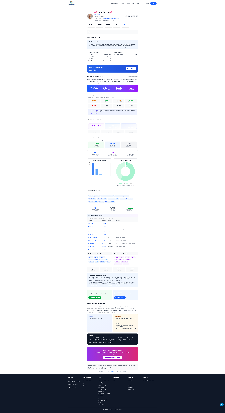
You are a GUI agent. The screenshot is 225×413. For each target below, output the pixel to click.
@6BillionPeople (91, 234)
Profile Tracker (101, 402)
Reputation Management (104, 399)
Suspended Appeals (102, 397)
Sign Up (153, 3)
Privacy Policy (131, 387)
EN (142, 3)
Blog (133, 3)
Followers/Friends (87, 380)
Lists (84, 383)
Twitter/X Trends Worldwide (119, 382)
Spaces (85, 385)
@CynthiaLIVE (91, 243)
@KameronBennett (92, 237)
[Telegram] (222, 404)
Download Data (114, 3)
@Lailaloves (97, 14)
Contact (130, 383)
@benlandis (90, 223)
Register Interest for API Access (112, 357)
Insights (102, 31)
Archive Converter (102, 383)
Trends (137, 3)
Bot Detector (101, 387)
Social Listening (101, 404)
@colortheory (91, 232)
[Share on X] (126, 16)
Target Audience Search (103, 380)
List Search (100, 395)
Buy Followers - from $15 (95, 297)
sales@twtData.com (149, 380)
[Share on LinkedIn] (129, 16)
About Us (130, 382)
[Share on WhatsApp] (134, 16)
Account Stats (96, 8)
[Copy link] (137, 16)
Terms (129, 385)
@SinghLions (91, 246)
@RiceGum (90, 226)
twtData (112, 371)
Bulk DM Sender (102, 400)
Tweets (85, 382)
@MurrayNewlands (92, 240)
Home (88, 8)
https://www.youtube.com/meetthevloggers (110, 18)
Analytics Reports (102, 391)
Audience (96, 31)
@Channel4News (92, 229)
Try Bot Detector (94, 113)
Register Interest (131, 68)
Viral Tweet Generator (103, 389)
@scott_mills (91, 249)
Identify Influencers (102, 382)
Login (147, 3)
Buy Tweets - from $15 (119, 297)
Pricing (128, 3)
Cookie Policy (131, 389)
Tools (122, 3)
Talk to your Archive (102, 385)
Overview (90, 31)
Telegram (147, 382)
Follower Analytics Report (104, 393)
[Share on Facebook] (132, 16)
